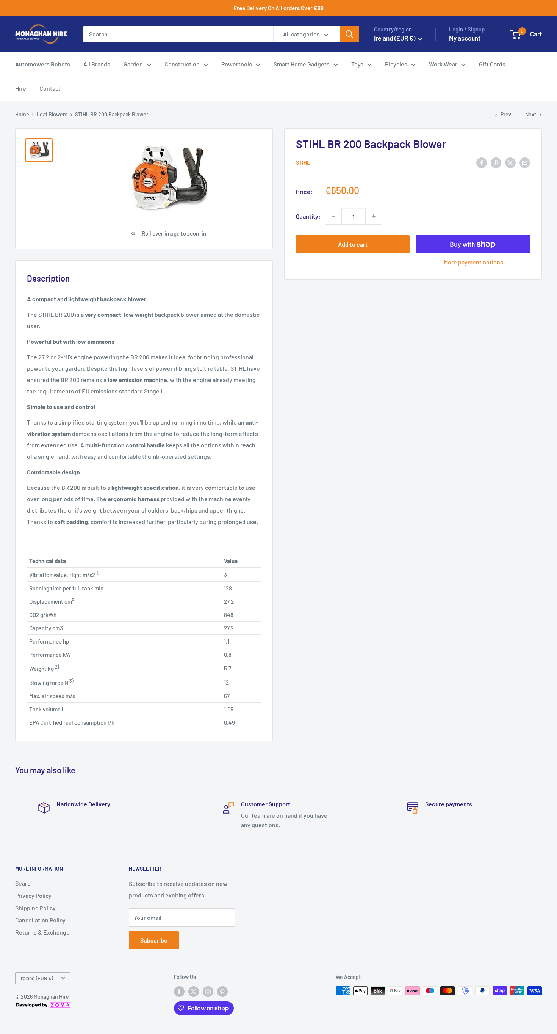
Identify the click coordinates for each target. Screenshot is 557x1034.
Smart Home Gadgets (302, 64)
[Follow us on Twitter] (193, 991)
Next (530, 114)
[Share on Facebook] (481, 162)
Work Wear (443, 64)
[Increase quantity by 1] (374, 216)
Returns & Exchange (42, 932)
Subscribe (153, 940)
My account (464, 38)
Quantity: (308, 216)
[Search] (349, 34)
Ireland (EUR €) (36, 978)
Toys (357, 64)
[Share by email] (524, 162)
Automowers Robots (42, 64)
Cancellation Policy (40, 920)
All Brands (96, 64)
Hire (20, 88)
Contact (50, 88)
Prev (506, 114)
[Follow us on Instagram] (208, 991)
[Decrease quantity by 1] (333, 216)
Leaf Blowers (52, 114)
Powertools (236, 64)
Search (24, 883)
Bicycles (396, 64)
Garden (133, 64)
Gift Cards (492, 64)
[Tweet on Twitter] (510, 162)
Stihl (303, 162)
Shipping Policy (35, 907)
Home (22, 114)
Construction (182, 64)
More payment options (473, 262)
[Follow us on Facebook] (179, 991)
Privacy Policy (33, 895)
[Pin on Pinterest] (496, 162)
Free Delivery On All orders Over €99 (279, 8)
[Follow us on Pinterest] (222, 991)
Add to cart (353, 244)
